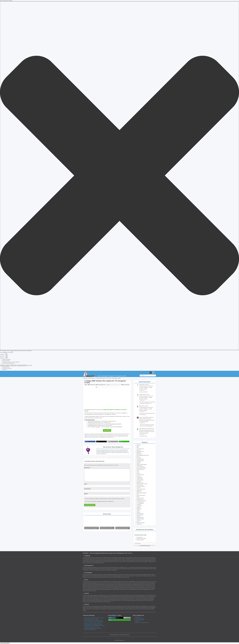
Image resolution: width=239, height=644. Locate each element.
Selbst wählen (13, 365)
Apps (138, 447)
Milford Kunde (142, 394)
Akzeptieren (2, 365)
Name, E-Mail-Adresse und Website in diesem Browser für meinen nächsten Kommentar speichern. (105, 498)
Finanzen (138, 473)
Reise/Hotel (139, 508)
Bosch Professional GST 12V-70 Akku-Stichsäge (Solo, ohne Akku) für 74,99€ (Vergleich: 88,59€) (106, 528)
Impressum (4, 369)
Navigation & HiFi (140, 498)
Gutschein (139, 476)
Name (85, 484)
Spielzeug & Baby (140, 513)
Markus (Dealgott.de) (101, 384)
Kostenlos (139, 487)
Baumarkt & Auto (140, 451)
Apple (138, 446)
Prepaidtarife (139, 505)
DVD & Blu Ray (139, 465)
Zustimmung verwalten (4, 643)
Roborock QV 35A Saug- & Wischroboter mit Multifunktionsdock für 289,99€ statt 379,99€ (122, 528)
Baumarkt (139, 450)
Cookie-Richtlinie (5, 366)
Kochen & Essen (91, 378)
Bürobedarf (139, 457)
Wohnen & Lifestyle (140, 522)
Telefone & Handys (140, 518)
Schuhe (138, 511)
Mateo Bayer (141, 384)
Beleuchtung (139, 454)
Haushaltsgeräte (140, 479)
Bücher (138, 456)
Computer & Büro (140, 459)
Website (86, 493)
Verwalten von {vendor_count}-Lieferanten (11, 362)
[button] (119, 175)
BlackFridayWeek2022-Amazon (143, 455)
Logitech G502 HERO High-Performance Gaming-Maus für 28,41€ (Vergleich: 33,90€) (91, 528)
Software (138, 512)
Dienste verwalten (6, 360)
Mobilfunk (139, 491)
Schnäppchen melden (121, 376)
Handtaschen (139, 477)
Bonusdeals (105, 376)
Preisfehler (139, 504)
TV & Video (139, 520)
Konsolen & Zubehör (141, 486)
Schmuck (138, 509)
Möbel (138, 496)
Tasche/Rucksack (140, 517)
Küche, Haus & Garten (141, 489)
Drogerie (138, 463)
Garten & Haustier (140, 474)
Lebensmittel (139, 490)
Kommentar (87, 467)
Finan (138, 472)
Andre (140, 417)
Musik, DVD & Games (141, 495)
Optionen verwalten (6, 359)
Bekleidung (139, 452)
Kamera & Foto (140, 482)
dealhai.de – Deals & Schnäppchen (142, 622)
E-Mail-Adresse (87, 488)
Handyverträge (140, 478)
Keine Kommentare (126, 384)
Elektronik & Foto (140, 469)
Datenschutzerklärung (6, 368)
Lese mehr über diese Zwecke (8, 363)
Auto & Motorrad (140, 448)
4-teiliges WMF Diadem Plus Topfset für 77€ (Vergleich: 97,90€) (105, 382)
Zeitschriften (139, 524)
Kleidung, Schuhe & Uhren (142, 483)
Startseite (85, 378)
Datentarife (139, 461)
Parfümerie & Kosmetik (141, 500)
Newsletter (137, 621)
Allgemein (139, 444)
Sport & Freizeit (140, 515)
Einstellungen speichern (21, 365)
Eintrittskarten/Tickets (141, 468)
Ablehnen (8, 365)
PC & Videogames (140, 502)
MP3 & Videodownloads (141, 492)
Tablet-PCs (139, 516)
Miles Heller (141, 405)
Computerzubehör (140, 460)
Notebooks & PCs (140, 499)
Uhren (138, 521)
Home (99, 376)
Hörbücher (139, 481)
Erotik (138, 470)
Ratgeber (111, 376)
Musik (138, 494)
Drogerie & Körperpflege (142, 464)
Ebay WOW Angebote (141, 466)
